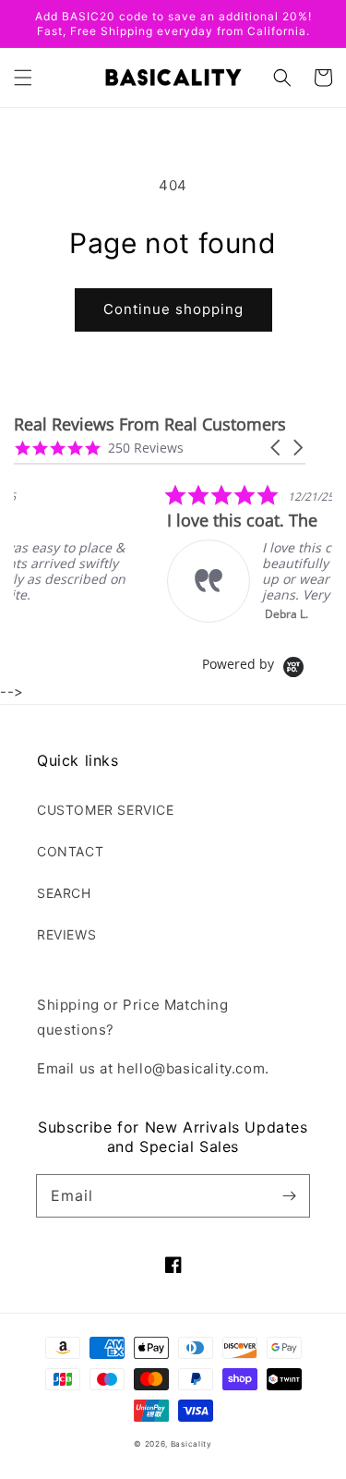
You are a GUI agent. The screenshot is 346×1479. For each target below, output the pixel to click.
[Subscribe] (288, 1195)
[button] (23, 77)
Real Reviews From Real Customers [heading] (150, 424)
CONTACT (70, 851)
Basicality (191, 1444)
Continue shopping (173, 309)
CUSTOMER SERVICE (105, 810)
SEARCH (64, 893)
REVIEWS (66, 934)
